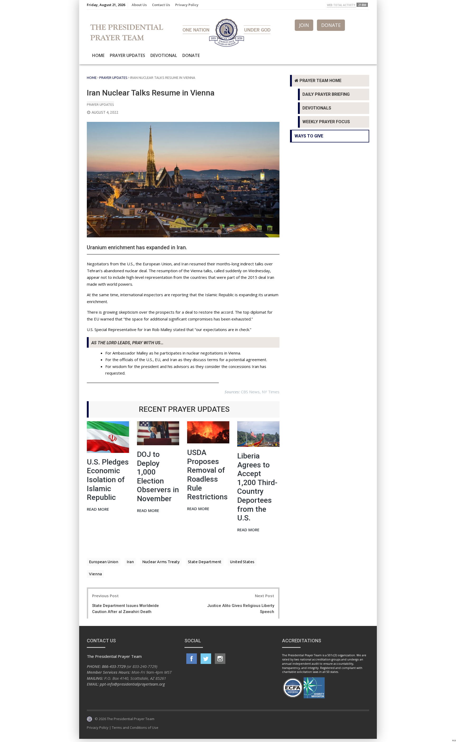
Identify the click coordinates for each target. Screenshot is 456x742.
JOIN (304, 25)
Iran (130, 561)
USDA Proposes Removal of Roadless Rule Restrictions (207, 474)
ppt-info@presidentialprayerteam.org (132, 684)
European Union (103, 561)
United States (242, 561)
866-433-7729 (114, 666)
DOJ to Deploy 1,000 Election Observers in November (158, 476)
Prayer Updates (127, 55)
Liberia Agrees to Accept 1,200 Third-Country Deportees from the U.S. (257, 487)
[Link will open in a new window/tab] (191, 658)
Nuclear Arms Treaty (160, 561)
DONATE (331, 25)
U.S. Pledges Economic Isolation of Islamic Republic (108, 480)
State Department (204, 561)
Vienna (95, 574)
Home (98, 55)
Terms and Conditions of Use (135, 727)
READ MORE (98, 509)
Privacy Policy (186, 4)
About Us (139, 4)
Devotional (163, 55)
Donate (191, 55)
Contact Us (161, 4)
